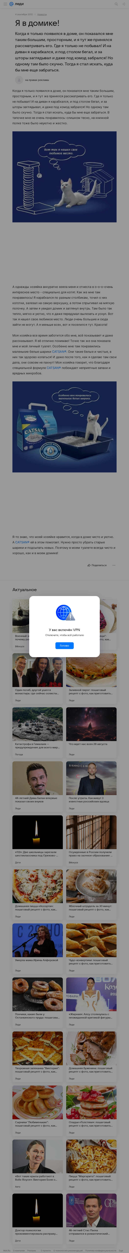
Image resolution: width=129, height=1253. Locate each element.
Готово (64, 645)
